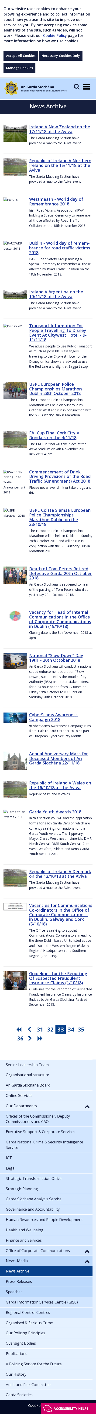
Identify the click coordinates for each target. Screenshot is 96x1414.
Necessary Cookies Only (60, 55)
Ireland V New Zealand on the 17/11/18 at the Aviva (59, 129)
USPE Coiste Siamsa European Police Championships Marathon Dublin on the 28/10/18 (60, 517)
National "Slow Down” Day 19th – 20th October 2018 (56, 658)
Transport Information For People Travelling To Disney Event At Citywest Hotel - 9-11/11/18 (58, 332)
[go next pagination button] (30, 1038)
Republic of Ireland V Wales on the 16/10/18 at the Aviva (60, 785)
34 (71, 1029)
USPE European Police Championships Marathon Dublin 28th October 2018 (55, 388)
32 (50, 1029)
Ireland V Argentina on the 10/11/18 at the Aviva (56, 294)
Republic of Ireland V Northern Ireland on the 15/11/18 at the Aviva (60, 165)
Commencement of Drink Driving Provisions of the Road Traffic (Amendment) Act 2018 (60, 476)
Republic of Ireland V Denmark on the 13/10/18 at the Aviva (60, 874)
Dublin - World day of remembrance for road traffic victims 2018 (59, 247)
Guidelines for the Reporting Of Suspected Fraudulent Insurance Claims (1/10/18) (58, 978)
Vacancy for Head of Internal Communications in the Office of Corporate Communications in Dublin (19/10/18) (60, 619)
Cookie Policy (55, 35)
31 (40, 1029)
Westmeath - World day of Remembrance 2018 (56, 201)
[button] (87, 1106)
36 (20, 1038)
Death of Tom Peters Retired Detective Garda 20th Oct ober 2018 (60, 573)
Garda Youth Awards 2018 (55, 812)
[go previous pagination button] (29, 1029)
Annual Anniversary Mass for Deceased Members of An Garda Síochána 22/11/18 (58, 758)
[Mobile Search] (76, 86)
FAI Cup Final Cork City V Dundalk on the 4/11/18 (54, 435)
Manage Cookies (19, 68)
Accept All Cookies (20, 55)
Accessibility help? (71, 1408)
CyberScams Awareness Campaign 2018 (53, 717)
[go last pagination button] (40, 1038)
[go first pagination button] (19, 1029)
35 (81, 1029)
